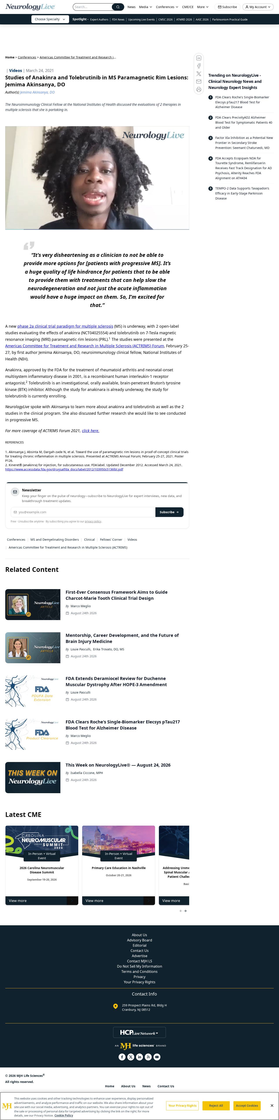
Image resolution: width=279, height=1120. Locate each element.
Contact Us (140, 950)
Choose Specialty (47, 19)
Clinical (89, 539)
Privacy (139, 976)
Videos (132, 539)
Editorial (139, 945)
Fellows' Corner (111, 539)
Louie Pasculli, (81, 649)
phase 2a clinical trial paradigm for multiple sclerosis (65, 326)
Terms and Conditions (139, 971)
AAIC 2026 (202, 19)
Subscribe (167, 512)
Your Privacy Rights (139, 982)
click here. (90, 430)
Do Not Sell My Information (139, 966)
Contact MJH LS (139, 961)
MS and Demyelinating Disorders (55, 539)
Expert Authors (99, 19)
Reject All (216, 1106)
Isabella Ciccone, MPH (87, 773)
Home (9, 57)
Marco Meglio (81, 606)
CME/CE (188, 7)
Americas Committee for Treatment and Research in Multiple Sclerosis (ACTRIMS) (68, 547)
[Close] (272, 1105)
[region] (139, 1106)
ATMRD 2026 (184, 19)
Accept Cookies (247, 1106)
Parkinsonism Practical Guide (230, 19)
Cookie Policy (63, 1115)
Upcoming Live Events (141, 19)
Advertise (139, 955)
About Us (139, 934)
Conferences (165, 7)
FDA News (118, 19)
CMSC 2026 (165, 19)
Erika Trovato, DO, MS (108, 649)
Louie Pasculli (80, 692)
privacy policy (93, 521)
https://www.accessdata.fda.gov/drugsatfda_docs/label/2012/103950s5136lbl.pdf (64, 469)
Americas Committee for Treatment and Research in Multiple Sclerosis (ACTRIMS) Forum (84, 345)
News (132, 7)
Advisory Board (139, 940)
